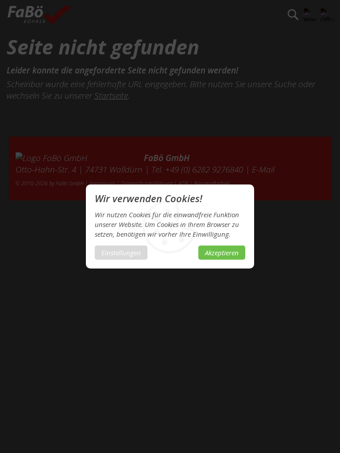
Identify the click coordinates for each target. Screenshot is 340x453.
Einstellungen (121, 252)
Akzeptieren (222, 252)
